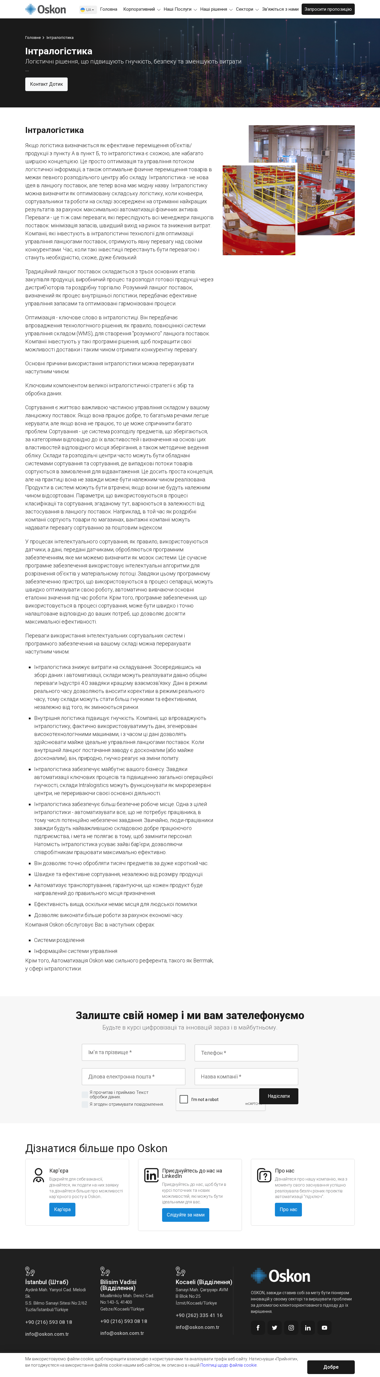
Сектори (244, 9)
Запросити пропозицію (328, 9)
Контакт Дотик (46, 84)
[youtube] (324, 1328)
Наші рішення (213, 9)
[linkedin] (308, 1328)
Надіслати (279, 1096)
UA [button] (88, 9)
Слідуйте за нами (186, 1215)
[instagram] (291, 1328)
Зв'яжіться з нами (280, 9)
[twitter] (274, 1328)
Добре (331, 1367)
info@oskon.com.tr (47, 1334)
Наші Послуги (177, 9)
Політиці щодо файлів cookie (228, 1365)
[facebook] (258, 1328)
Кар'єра (62, 1209)
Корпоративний (139, 9)
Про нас (288, 1209)
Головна (108, 9)
